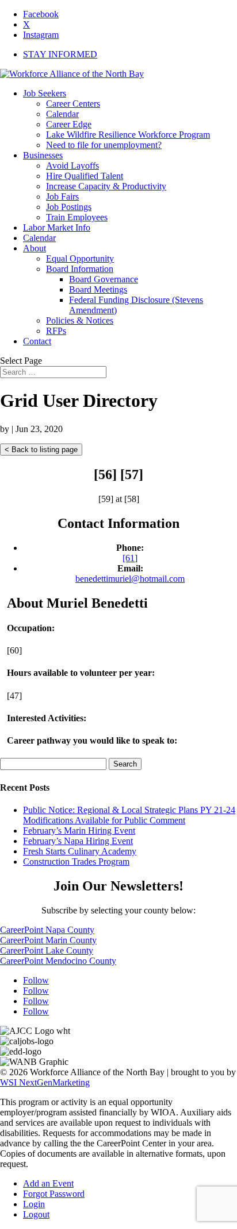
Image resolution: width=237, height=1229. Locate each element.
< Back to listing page (41, 449)
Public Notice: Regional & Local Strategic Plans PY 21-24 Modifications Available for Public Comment (129, 815)
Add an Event (48, 1183)
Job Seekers (44, 93)
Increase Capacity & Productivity (106, 186)
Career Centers (73, 103)
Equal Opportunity (80, 258)
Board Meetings (98, 289)
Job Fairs (62, 196)
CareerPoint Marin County (48, 940)
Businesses (43, 155)
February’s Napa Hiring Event (78, 841)
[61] (130, 558)
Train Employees (77, 217)
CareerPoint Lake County (46, 950)
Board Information (79, 269)
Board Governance (103, 279)
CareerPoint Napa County (47, 930)
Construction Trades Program (76, 861)
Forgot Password (54, 1194)
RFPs (56, 331)
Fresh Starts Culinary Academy (79, 851)
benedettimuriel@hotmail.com (130, 579)
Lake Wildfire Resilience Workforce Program (128, 134)
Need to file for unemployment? (104, 145)
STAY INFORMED (60, 54)
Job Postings (68, 207)
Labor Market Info (56, 227)
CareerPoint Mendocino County (58, 961)
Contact (37, 341)
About (34, 248)
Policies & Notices (79, 320)
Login (34, 1204)
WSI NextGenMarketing (45, 1082)
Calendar (62, 114)
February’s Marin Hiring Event (79, 830)
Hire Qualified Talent (84, 176)
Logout (36, 1214)
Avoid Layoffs (72, 165)
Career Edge (68, 124)
